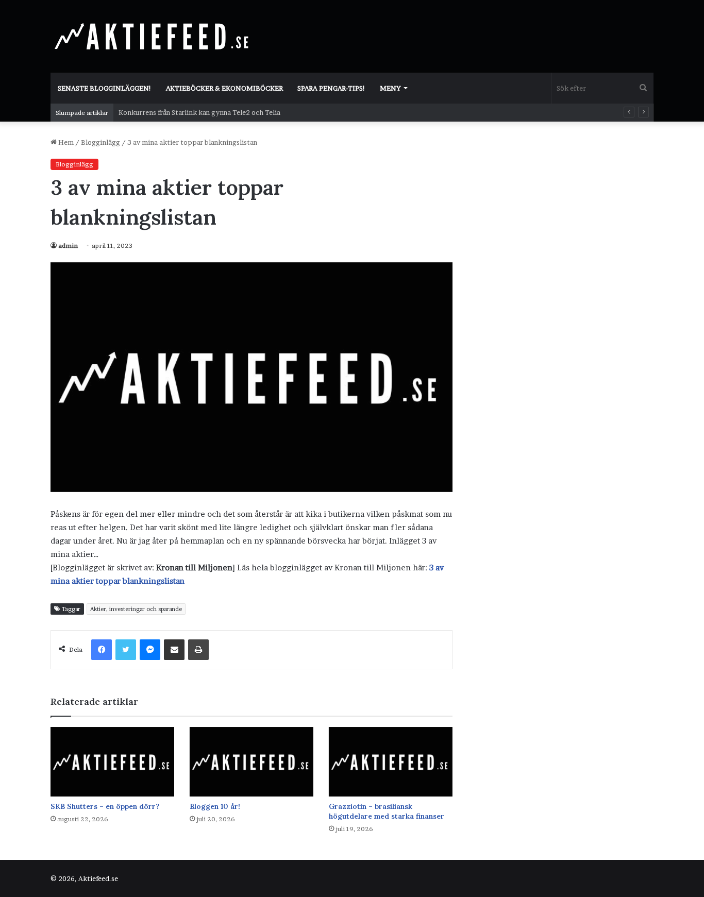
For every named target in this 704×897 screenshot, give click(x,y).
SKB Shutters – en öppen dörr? (105, 806)
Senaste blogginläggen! (105, 88)
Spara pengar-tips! (331, 88)
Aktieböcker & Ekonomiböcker (224, 88)
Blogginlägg (100, 142)
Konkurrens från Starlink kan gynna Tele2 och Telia (199, 112)
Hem (65, 142)
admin (68, 245)
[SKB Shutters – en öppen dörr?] (112, 762)
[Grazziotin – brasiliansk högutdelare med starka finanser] (390, 762)
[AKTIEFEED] (154, 36)
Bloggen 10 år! (215, 806)
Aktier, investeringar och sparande (136, 609)
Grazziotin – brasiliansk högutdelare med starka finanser (386, 811)
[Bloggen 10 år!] (251, 762)
